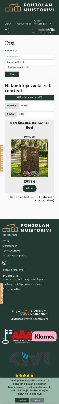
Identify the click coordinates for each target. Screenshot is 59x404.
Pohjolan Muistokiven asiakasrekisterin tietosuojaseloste (15, 304)
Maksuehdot (9, 246)
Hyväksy (22, 400)
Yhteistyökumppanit (14, 255)
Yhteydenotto (11, 289)
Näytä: (10, 114)
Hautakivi (4, 299)
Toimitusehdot (11, 251)
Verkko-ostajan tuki (40, 22)
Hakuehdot (11, 51)
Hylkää (37, 400)
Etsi (12, 74)
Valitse (30, 188)
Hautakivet (4, 294)
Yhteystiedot (24, 24)
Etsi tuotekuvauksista (18, 67)
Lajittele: (12, 106)
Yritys (8, 24)
